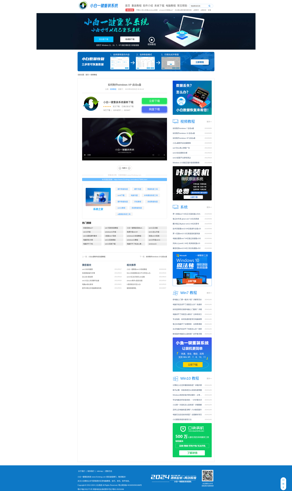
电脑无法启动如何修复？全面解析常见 (187, 415)
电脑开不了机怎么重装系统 (136, 244)
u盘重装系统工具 (124, 214)
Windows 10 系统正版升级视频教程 (186, 163)
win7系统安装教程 (111, 228)
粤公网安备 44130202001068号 (130, 485)
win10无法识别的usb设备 (136, 277)
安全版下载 (103, 39)
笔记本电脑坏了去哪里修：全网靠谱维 (187, 324)
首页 (127, 5)
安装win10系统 (154, 236)
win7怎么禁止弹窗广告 (181, 148)
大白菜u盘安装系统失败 (183, 10)
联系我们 (90, 471)
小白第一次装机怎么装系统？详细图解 (187, 405)
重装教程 (137, 5)
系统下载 (159, 5)
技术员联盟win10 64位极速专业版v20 (187, 229)
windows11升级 (110, 232)
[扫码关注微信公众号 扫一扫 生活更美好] (283, 484)
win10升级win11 (154, 240)
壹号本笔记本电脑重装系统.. (92, 288)
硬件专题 (137, 189)
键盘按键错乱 (131, 288)
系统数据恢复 (152, 202)
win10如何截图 (87, 269)
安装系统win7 (88, 228)
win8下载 (121, 195)
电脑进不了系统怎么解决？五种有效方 (187, 314)
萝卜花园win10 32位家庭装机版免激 (186, 233)
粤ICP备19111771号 (85, 489)
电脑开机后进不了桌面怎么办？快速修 (187, 304)
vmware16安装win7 (166, 10)
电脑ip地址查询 (87, 284)
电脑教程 (171, 5)
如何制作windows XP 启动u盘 (184, 138)
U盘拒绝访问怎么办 (134, 284)
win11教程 (121, 208)
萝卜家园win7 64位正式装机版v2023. (187, 214)
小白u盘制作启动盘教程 (97, 257)
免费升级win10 (132, 232)
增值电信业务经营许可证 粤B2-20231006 (108, 489)
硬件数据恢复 (123, 189)
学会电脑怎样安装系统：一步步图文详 (187, 400)
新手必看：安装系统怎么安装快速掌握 (187, 390)
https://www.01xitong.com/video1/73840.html (130, 179)
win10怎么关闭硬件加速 (90, 280)
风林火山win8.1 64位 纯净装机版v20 (186, 243)
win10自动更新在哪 (180, 153)
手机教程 (137, 202)
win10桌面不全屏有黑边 (182, 158)
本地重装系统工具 (151, 195)
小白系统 (98, 485)
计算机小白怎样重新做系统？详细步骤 (187, 385)
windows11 (153, 244)
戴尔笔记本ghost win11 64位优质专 (186, 224)
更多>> (209, 122)
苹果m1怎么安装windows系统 (147, 10)
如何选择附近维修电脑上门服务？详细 (187, 309)
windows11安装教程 (134, 236)
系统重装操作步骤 (88, 273)
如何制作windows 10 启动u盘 (156, 257)
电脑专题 (134, 195)
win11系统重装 (110, 240)
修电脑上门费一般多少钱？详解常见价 (187, 300)
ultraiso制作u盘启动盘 (134, 280)
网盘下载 (154, 109)
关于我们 (81, 471)
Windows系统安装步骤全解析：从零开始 (187, 395)
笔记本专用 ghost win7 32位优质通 (186, 219)
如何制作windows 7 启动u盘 (183, 128)
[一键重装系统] (98, 5)
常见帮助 (182, 5)
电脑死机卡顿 (88, 240)
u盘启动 (204, 10)
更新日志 (108, 471)
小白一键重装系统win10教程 (136, 228)
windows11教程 (132, 240)
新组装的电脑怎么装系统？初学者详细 (187, 334)
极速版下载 (129, 39)
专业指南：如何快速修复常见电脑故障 (187, 319)
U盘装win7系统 (110, 236)
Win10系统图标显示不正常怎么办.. (139, 273)
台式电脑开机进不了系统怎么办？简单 (187, 329)
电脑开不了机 (88, 244)
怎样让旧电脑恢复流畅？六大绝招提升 (187, 410)
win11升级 (87, 232)
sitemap (100, 471)
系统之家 (98, 209)
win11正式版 (153, 228)
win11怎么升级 (154, 232)
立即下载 (154, 100)
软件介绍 (148, 5)
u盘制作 (196, 10)
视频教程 (94, 75)
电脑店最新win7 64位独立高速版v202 (187, 238)
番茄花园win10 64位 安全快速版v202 (187, 248)
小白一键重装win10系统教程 (137, 269)
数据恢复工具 (152, 189)
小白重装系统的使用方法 (182, 419)
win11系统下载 (110, 244)
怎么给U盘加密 (87, 277)
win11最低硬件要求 (90, 236)
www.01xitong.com (134, 175)
